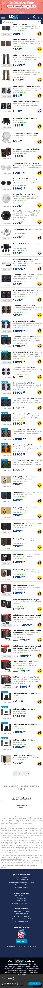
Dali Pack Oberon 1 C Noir (22, 661)
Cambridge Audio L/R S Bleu (23, 275)
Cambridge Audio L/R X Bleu (23, 398)
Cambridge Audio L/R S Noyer (24, 305)
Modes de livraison (21, 914)
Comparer (7, 34)
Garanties (15, 919)
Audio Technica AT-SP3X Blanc (24, 86)
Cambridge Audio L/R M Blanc (24, 321)
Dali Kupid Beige (19, 477)
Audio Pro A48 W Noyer (22, 70)
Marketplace (21, 900)
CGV (16, 880)
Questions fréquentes (22, 911)
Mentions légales (21, 887)
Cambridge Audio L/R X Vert (23, 460)
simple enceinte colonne (24, 855)
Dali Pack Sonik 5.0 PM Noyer (24, 740)
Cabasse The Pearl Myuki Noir (24, 211)
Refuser (8, 978)
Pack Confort (26, 919)
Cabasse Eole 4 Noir (20, 244)
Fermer (21, 13)
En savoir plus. (21, 974)
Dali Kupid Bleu (18, 492)
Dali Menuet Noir (19, 554)
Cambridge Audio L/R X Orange (24, 445)
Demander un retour (21, 921)
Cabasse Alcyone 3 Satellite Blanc (25, 133)
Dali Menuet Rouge (20, 585)
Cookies (31, 882)
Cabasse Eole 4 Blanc (21, 229)
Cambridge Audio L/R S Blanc (24, 367)
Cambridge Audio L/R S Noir (23, 290)
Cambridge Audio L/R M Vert (23, 352)
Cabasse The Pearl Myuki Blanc (24, 194)
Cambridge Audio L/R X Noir (23, 414)
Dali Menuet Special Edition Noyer (26, 600)
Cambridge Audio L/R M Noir (24, 336)
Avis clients (24, 880)
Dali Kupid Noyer (19, 539)
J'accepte (34, 984)
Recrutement (21, 898)
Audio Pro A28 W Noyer (22, 39)
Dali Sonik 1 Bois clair (21, 755)
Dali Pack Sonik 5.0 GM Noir (23, 693)
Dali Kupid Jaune (19, 508)
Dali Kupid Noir (18, 523)
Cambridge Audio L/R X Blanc (24, 383)
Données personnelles (17, 882)
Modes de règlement (21, 916)
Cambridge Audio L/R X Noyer (24, 429)
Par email (21, 941)
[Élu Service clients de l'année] (21, 937)
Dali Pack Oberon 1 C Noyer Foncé (26, 677)
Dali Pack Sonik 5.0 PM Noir (23, 724)
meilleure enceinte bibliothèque (11, 859)
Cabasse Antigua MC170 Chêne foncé (26, 149)
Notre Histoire (21, 877)
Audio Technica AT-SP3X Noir (24, 101)
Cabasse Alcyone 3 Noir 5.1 (23, 118)
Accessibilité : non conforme (21, 903)
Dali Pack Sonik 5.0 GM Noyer (24, 709)
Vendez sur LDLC (21, 895)
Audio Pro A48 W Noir (21, 55)
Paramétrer (10, 984)
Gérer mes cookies (21, 885)
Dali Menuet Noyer (20, 570)
